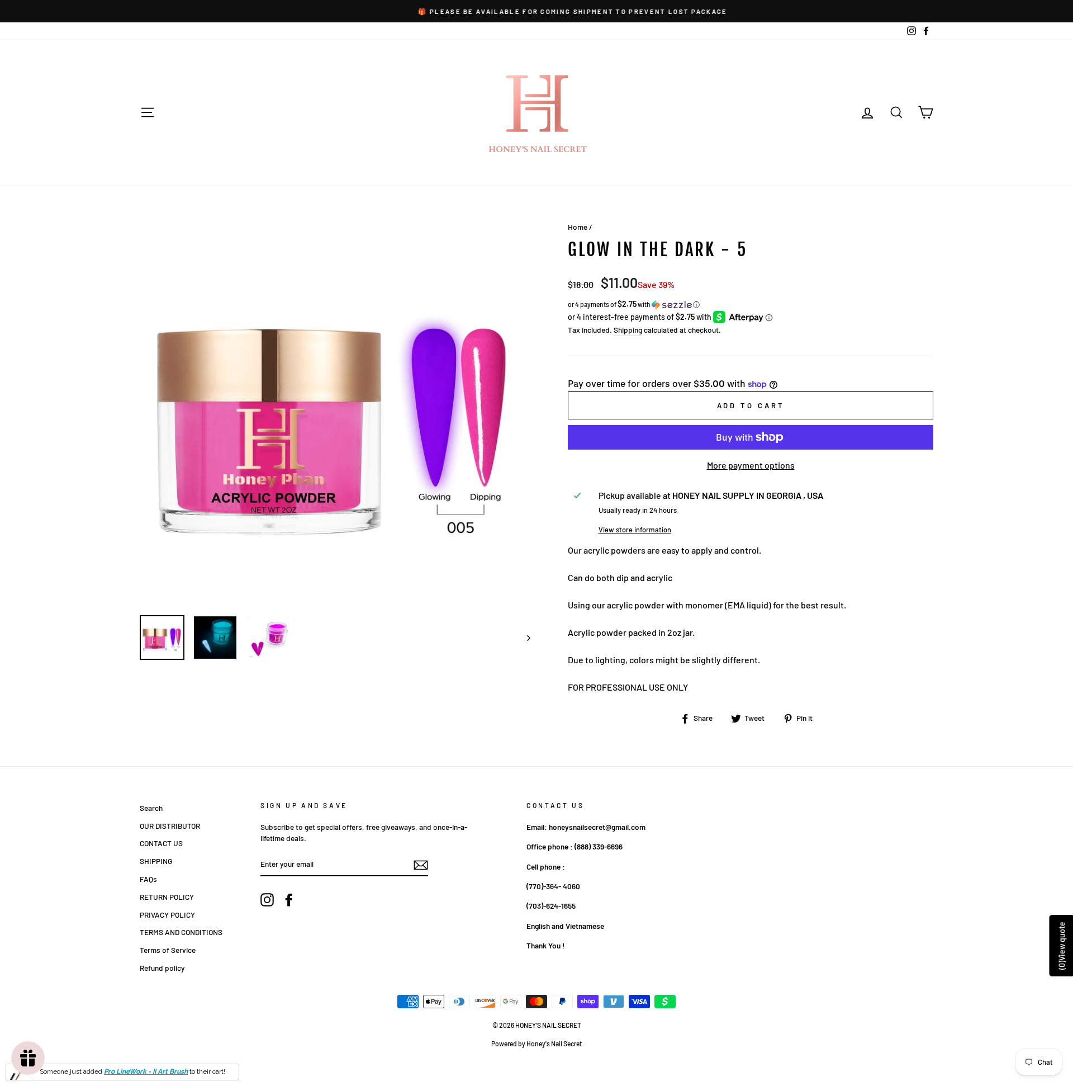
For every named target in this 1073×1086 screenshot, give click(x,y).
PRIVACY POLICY (167, 914)
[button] (750, 304)
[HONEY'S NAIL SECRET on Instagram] (267, 899)
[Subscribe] (421, 864)
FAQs (148, 879)
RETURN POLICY (167, 896)
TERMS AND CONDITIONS (181, 932)
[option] (536, 11)
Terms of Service (168, 950)
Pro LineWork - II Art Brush (146, 1071)
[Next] (523, 637)
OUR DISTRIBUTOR (170, 825)
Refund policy (162, 967)
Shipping (628, 329)
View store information (635, 529)
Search (151, 808)
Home (577, 227)
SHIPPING (156, 861)
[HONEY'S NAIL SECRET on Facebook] (289, 899)
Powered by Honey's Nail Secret (536, 1043)
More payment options (751, 465)
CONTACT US (161, 843)
